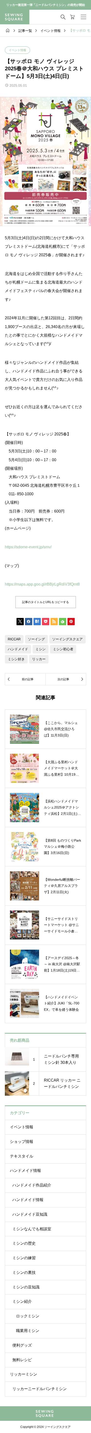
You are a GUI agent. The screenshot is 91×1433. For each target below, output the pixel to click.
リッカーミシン (23, 1374)
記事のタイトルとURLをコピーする (45, 602)
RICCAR (14, 639)
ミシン (40, 649)
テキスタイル (21, 1156)
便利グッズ (22, 1345)
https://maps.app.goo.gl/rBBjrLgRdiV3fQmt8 (42, 584)
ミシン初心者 (63, 649)
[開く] (83, 17)
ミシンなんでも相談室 (31, 1229)
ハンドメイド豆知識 (29, 1214)
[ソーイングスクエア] (15, 17)
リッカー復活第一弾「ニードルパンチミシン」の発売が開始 (45, 5)
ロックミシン (27, 1316)
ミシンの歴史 (24, 1243)
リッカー (39, 659)
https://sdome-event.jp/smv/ (28, 547)
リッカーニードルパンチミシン (39, 1389)
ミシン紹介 (22, 1301)
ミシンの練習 (24, 1258)
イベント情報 (17, 50)
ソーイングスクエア (67, 639)
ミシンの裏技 (24, 1272)
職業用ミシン (27, 1331)
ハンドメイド (18, 649)
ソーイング (36, 639)
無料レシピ (22, 1360)
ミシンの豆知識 (26, 1287)
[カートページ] (72, 17)
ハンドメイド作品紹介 (31, 1185)
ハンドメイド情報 (25, 1170)
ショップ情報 (21, 1141)
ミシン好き (16, 659)
